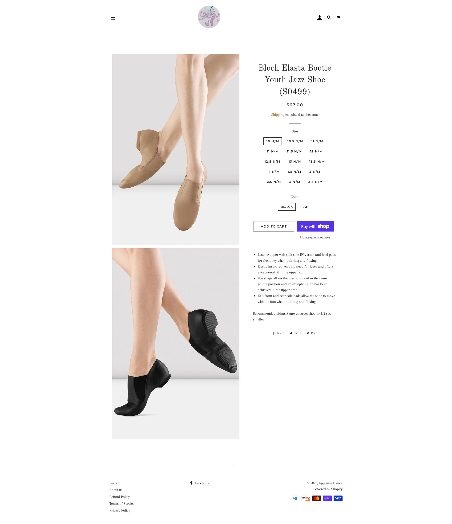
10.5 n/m (295, 141)
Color (295, 197)
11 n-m (273, 151)
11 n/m (317, 141)
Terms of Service (121, 503)
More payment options (315, 237)
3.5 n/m (315, 182)
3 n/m (294, 182)
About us (115, 490)
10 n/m (272, 141)
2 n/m (314, 171)
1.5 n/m (294, 171)
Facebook (201, 483)
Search (114, 483)
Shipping (277, 114)
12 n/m (316, 151)
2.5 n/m (274, 182)
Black (287, 206)
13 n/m (295, 161)
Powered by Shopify (328, 489)
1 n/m (274, 171)
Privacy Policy (119, 510)
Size (295, 131)
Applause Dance (331, 483)
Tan (305, 206)
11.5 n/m (294, 151)
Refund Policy (119, 497)
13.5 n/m (317, 161)
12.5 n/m (272, 161)
